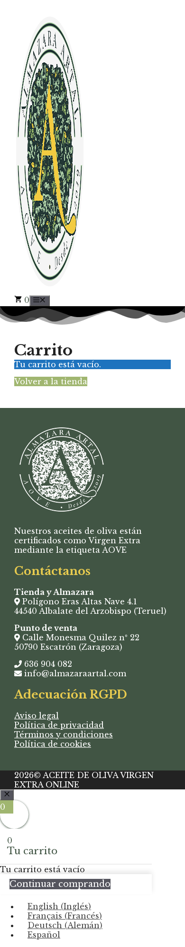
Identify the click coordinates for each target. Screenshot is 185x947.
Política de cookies (52, 744)
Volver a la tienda (50, 381)
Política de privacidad (59, 725)
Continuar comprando (60, 884)
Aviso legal (36, 715)
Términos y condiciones (63, 734)
